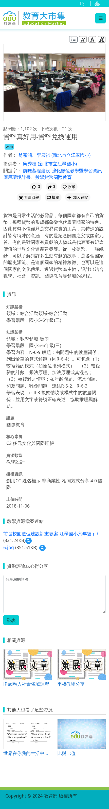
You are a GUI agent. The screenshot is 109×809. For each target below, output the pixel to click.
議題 (10, 418)
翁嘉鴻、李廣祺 (34, 155)
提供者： (12, 164)
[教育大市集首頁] (34, 17)
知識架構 (14, 307)
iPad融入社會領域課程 (26, 684)
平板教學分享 (71, 684)
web (9, 146)
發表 (11, 620)
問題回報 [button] (31, 197)
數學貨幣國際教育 (53, 177)
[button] (69, 186)
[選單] (100, 18)
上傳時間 (14, 499)
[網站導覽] (98, 3)
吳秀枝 (30, 164)
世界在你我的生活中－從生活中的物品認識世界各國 (27, 753)
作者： (10, 155)
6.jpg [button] (8, 547)
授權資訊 (14, 474)
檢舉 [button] (55, 197)
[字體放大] (102, 39)
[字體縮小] (83, 39)
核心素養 (14, 436)
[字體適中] (92, 39)
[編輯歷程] (73, 39)
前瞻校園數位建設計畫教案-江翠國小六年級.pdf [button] (51, 534)
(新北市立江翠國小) (70, 155)
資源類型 (14, 455)
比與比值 (66, 753)
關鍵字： (12, 170)
